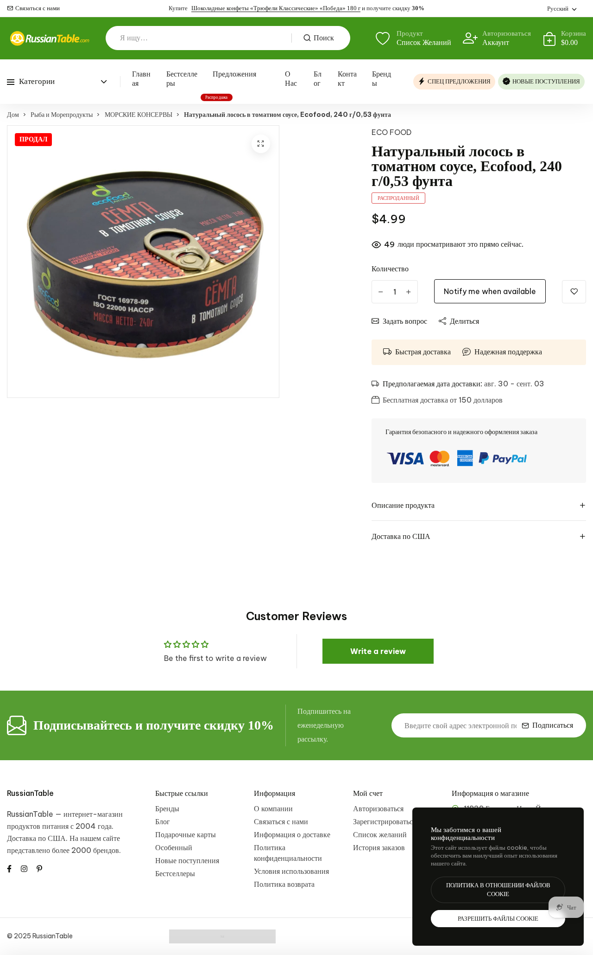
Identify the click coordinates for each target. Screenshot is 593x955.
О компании (273, 808)
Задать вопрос (405, 321)
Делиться (464, 321)
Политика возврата (284, 884)
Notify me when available (490, 291)
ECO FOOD (391, 132)
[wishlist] (574, 291)
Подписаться (552, 725)
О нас (291, 78)
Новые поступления (187, 860)
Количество (390, 268)
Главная (141, 78)
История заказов (379, 847)
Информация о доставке (292, 834)
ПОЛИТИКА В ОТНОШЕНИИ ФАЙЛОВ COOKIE (498, 890)
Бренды (381, 78)
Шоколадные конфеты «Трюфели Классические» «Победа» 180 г (275, 8)
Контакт (347, 78)
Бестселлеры (181, 78)
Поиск (324, 38)
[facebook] (9, 868)
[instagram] (24, 868)
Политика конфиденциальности (288, 853)
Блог (318, 78)
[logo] (49, 38)
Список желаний (380, 834)
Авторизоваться (378, 808)
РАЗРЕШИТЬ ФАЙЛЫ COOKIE (498, 918)
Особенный (173, 847)
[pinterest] (39, 868)
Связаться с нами (37, 8)
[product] (261, 144)
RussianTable (30, 793)
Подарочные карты (185, 834)
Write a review (378, 651)
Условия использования (291, 871)
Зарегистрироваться (384, 821)
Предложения (234, 74)
